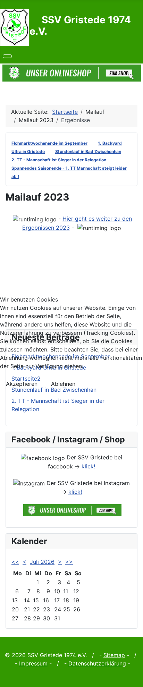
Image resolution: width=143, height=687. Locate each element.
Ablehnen (63, 383)
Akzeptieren (21, 383)
